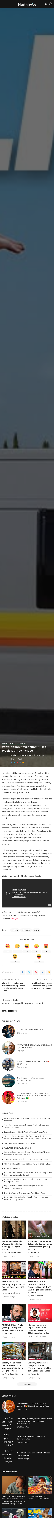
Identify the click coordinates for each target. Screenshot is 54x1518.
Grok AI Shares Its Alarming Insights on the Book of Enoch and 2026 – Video (13, 1285)
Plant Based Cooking (14, 1374)
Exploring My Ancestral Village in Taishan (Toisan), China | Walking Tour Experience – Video (39, 1366)
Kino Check (9, 1334)
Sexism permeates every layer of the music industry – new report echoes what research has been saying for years (13, 1500)
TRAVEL (5, 743)
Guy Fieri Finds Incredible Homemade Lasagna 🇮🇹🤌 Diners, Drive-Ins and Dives (33, 1404)
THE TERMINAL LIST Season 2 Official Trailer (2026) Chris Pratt (27, 1164)
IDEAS (31, 1321)
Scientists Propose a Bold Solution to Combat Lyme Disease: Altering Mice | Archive (40, 1245)
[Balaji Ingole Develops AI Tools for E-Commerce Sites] (8, 1439)
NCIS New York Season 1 (13, 1168)
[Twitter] (14, 762)
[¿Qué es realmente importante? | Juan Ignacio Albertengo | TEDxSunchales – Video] (40, 1313)
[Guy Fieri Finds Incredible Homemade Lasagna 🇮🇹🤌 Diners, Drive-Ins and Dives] (8, 1406)
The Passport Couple (22, 755)
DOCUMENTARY (35, 1237)
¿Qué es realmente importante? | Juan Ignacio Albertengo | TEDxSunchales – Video (38, 1329)
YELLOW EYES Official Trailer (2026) (30, 1030)
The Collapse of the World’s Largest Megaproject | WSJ (30, 1079)
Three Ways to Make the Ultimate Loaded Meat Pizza (39, 1497)
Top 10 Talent (37, 1296)
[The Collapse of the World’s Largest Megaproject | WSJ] (8, 1080)
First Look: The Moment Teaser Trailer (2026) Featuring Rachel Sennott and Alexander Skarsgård (28, 1174)
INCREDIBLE (8, 1277)
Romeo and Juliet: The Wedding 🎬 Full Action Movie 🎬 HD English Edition (12, 1245)
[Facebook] (11, 762)
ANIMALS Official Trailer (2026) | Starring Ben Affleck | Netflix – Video (13, 1328)
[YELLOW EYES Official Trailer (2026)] (8, 1031)
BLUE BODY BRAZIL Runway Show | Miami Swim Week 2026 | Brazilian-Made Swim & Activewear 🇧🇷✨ (33, 1095)
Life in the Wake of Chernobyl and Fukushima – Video (24, 1193)
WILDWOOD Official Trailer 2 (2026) (17, 1148)
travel (26, 930)
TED (32, 1336)
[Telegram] (20, 762)
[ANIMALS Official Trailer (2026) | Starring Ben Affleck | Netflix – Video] (14, 1313)
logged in (19, 1003)
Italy (15, 930)
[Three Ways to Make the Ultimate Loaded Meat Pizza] (40, 1485)
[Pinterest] (17, 762)
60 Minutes (35, 1253)
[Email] (23, 762)
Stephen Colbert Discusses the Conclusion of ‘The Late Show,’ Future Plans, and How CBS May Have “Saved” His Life (27, 1137)
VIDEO (12, 743)
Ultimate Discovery (13, 1293)
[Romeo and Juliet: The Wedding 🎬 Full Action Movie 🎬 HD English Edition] (14, 1230)
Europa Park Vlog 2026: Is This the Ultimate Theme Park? (25, 1132)
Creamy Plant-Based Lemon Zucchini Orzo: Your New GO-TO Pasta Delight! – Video (12, 1366)
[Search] (50, 4)
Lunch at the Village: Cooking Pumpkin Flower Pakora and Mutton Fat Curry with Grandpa (26, 1198)
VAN (37, 930)
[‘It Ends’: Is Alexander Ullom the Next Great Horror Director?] (8, 1456)
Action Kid (35, 1374)
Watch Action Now (13, 1253)
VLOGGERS (21, 743)
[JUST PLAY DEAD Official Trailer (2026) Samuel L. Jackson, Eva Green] (8, 1048)
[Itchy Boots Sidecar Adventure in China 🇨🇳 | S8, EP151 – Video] (8, 1064)
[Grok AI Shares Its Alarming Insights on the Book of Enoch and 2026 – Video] (14, 1270)
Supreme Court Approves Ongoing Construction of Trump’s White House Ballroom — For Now (27, 1153)
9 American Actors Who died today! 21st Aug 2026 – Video (26, 1159)
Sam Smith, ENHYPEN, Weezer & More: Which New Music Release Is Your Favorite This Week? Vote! (34, 1421)
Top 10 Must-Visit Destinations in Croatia (19, 1143)
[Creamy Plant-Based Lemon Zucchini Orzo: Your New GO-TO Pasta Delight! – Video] (14, 1351)
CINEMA (6, 1237)
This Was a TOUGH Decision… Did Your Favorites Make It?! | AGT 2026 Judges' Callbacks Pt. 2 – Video (40, 1287)
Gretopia (14, 918)
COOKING (7, 1358)
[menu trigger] (4, 4)
